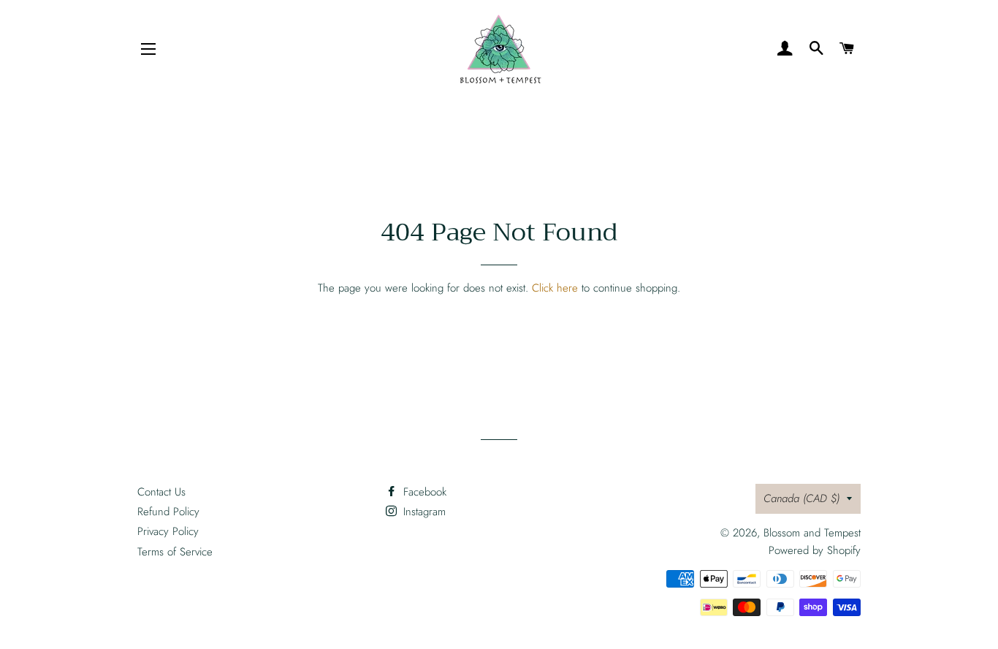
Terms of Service (175, 552)
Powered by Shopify (815, 550)
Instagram (423, 512)
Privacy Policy (168, 531)
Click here (555, 288)
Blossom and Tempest (812, 533)
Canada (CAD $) (801, 498)
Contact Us (161, 492)
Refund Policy (168, 512)
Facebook (423, 492)
